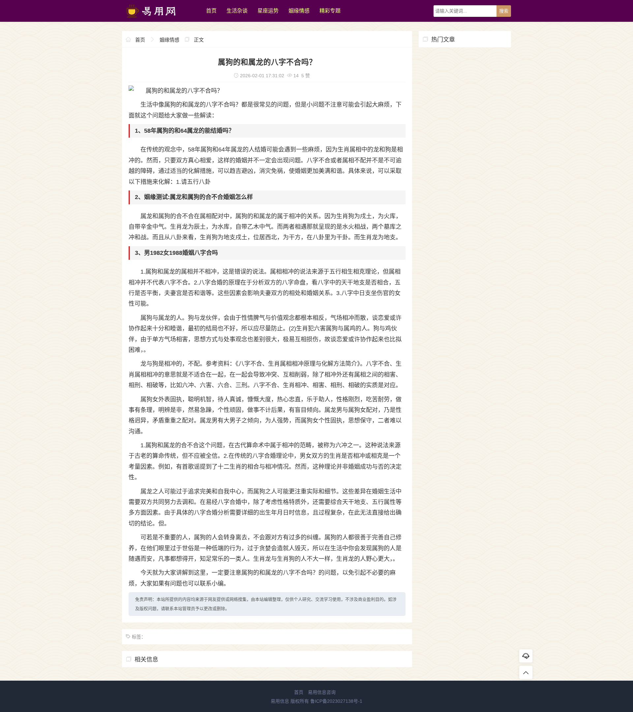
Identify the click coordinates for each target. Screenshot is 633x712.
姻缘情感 (299, 11)
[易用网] (160, 20)
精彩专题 (330, 11)
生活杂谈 (237, 11)
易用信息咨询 (322, 692)
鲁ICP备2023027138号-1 (336, 701)
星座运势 (268, 11)
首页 (211, 11)
